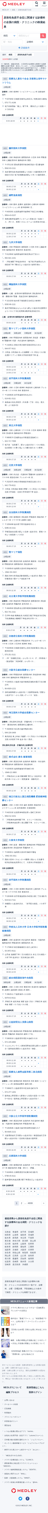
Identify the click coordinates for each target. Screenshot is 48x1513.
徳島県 (31, 1256)
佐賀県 (8, 1261)
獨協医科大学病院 (18, 284)
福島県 (23, 1235)
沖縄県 (25, 1264)
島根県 (33, 1253)
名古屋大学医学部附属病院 (22, 596)
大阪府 (23, 1250)
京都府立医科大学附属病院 (22, 636)
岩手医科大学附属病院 (20, 378)
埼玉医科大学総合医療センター (24, 712)
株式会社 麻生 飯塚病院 (20, 757)
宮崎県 (8, 1264)
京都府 (15, 1250)
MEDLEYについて (12, 1387)
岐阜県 (8, 1247)
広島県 (15, 1256)
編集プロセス (12, 1392)
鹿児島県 (16, 1264)
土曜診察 (7, 87)
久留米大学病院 (16, 840)
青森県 (15, 1232)
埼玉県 (23, 1238)
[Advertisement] (24, 134)
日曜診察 (27, 333)
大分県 (31, 1261)
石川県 (8, 1244)
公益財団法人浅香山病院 (21, 1022)
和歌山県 (16, 1253)
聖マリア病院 (15, 552)
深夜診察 (17, 333)
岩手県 (23, 1232)
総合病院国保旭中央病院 (21, 978)
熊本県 (23, 1261)
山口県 (23, 1256)
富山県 (33, 1241)
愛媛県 (15, 1258)
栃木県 (8, 1238)
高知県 (23, 1258)
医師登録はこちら (35, 1387)
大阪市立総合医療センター (22, 670)
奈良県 (8, 1253)
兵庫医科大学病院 (18, 1156)
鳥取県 (25, 1253)
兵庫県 (31, 1250)
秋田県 (8, 1235)
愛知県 (23, 1247)
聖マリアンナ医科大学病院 (22, 328)
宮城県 (31, 1232)
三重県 (31, 1247)
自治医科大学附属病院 (20, 512)
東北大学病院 (15, 425)
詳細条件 (25, 48)
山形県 (15, 1235)
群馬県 (15, 1238)
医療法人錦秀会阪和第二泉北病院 (25, 1072)
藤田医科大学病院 (18, 148)
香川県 (8, 1258)
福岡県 (31, 1258)
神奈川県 (16, 1241)
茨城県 (31, 1235)
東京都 (8, 1241)
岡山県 (8, 1256)
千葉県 (31, 1238)
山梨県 (23, 1244)
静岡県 (15, 1247)
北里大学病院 (15, 465)
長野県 (31, 1244)
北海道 (8, 1232)
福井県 (15, 1244)
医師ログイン (35, 1392)
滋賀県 (8, 1250)
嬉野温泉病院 (15, 195)
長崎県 (15, 1261)
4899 (30, 1203)
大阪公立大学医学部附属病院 (23, 1116)
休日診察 (38, 333)
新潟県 (25, 1241)
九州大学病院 (15, 242)
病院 (5, 79)
